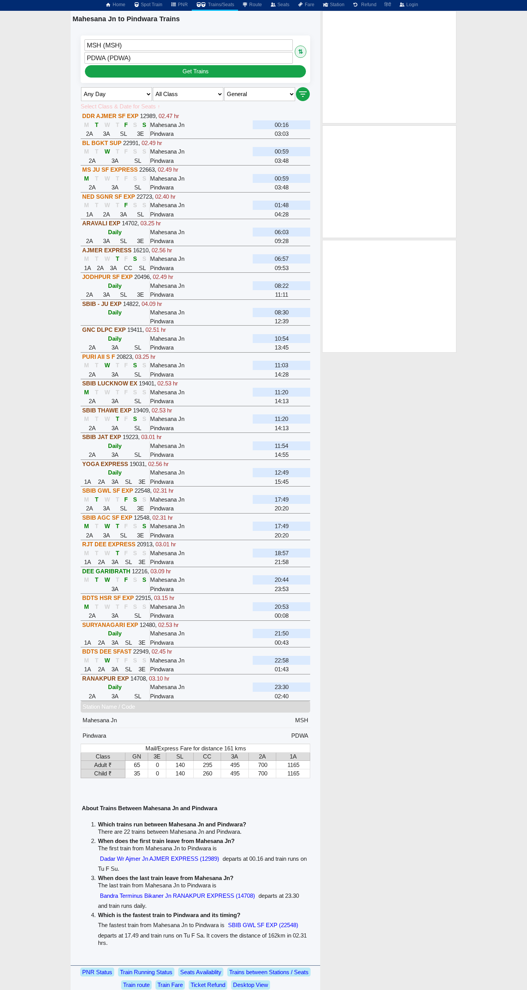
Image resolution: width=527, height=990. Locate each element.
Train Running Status (146, 972)
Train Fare (170, 985)
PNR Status (97, 972)
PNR (182, 4)
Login (411, 4)
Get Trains (195, 71)
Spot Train (151, 4)
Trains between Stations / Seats (269, 972)
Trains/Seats (220, 4)
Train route (136, 985)
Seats (282, 4)
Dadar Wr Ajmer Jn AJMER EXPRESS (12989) (159, 858)
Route (255, 4)
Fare (309, 4)
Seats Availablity (200, 972)
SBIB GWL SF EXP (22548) (263, 925)
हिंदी (387, 4)
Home (118, 4)
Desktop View (250, 985)
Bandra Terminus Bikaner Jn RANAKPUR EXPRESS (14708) (177, 895)
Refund (368, 4)
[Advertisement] (389, 67)
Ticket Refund (208, 985)
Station (337, 4)
